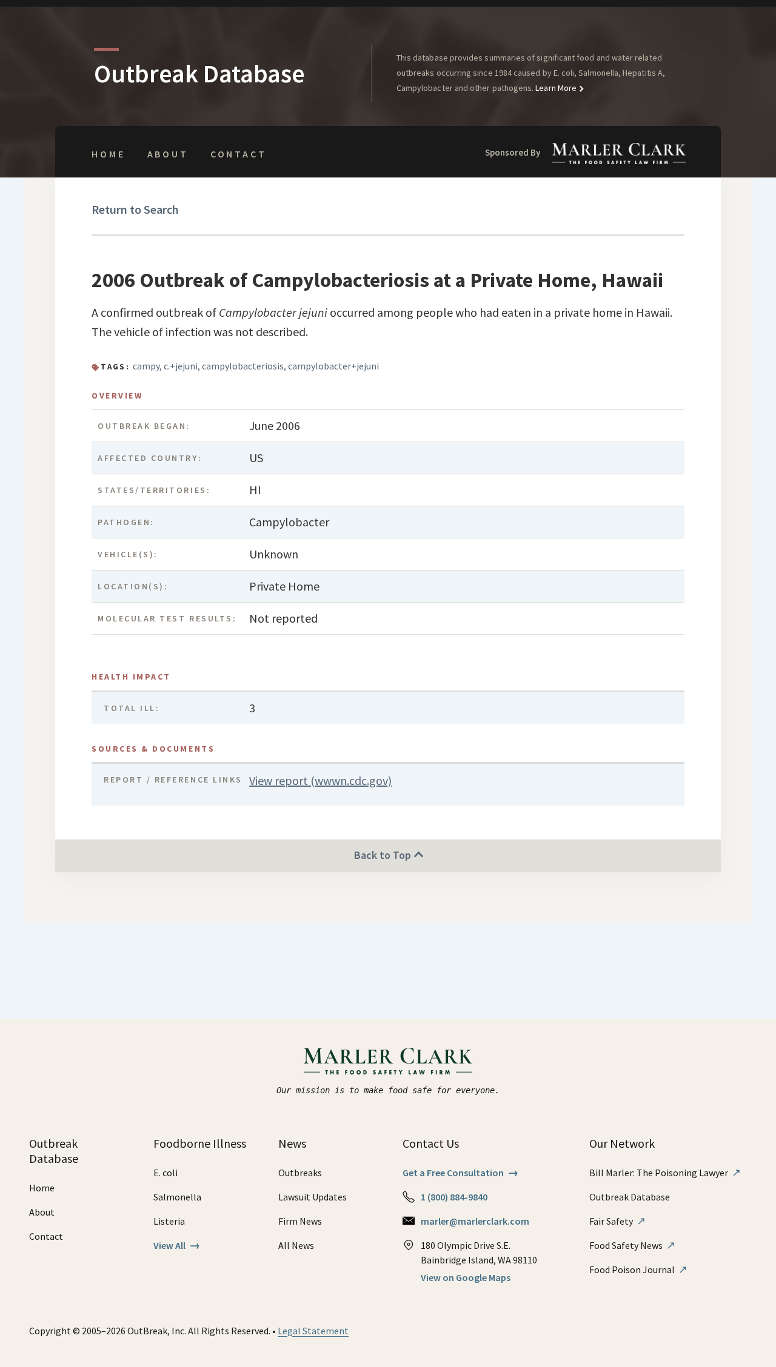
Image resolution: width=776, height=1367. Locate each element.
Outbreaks (300, 1173)
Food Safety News (632, 1245)
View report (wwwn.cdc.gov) (320, 780)
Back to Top (383, 855)
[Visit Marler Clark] (388, 1061)
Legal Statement (313, 1331)
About (168, 154)
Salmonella (177, 1197)
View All (176, 1245)
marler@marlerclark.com (475, 1221)
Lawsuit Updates (312, 1197)
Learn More (555, 87)
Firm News (300, 1221)
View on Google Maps (465, 1277)
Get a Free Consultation (460, 1173)
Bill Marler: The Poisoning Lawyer (665, 1173)
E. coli (165, 1173)
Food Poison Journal (638, 1269)
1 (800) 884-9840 (454, 1197)
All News (296, 1245)
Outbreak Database (629, 1197)
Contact (238, 154)
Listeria (169, 1221)
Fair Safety (617, 1221)
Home (108, 154)
